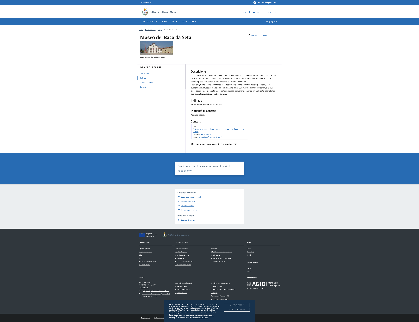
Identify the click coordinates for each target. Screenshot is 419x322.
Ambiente (214, 248)
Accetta (238, 309)
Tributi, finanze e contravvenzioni (221, 252)
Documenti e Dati (144, 265)
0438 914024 (206, 134)
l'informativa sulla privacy (200, 317)
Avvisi (249, 255)
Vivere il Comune (150, 30)
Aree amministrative (145, 252)
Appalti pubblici (215, 255)
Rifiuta (238, 305)
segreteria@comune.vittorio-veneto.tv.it (156, 291)
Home (141, 30)
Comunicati (250, 252)
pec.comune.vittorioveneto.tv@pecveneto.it (156, 294)
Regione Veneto (146, 3)
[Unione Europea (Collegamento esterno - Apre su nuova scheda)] (148, 235)
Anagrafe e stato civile (182, 255)
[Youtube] (253, 12)
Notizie (249, 248)
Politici (141, 258)
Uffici (140, 255)
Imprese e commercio (218, 261)
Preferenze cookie (208, 315)
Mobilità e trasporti (181, 252)
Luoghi (160, 30)
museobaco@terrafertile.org (210, 137)
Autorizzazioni (179, 258)
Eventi (249, 271)
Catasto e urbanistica (181, 248)
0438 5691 (145, 287)
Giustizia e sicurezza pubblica (184, 261)
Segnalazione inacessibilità (219, 299)
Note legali (214, 293)
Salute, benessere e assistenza (221, 258)
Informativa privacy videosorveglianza (223, 289)
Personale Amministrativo (147, 261)
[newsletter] (257, 12)
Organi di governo (144, 248)
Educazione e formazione (183, 265)
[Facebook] (248, 12)
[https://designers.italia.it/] (263, 284)
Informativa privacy (217, 286)
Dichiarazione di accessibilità (220, 296)
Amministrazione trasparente (220, 283)
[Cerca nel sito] (276, 12)
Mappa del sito (145, 318)
